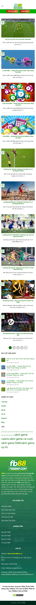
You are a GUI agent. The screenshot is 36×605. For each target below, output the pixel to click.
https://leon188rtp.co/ (14, 553)
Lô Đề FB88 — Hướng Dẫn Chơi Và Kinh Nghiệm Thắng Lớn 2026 (18, 137)
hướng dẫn (27, 431)
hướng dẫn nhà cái (10, 435)
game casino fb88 (11, 431)
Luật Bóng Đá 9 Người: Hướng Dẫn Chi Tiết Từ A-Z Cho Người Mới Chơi (18, 268)
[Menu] (2, 6)
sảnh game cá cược (21, 438)
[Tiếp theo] (25, 347)
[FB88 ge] (18, 6)
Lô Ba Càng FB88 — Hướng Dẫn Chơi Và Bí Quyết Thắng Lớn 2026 (18, 104)
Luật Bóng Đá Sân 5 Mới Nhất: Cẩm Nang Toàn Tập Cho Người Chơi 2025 (18, 235)
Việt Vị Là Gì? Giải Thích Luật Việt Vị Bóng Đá (18, 39)
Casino (3, 406)
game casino (4, 431)
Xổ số (3, 414)
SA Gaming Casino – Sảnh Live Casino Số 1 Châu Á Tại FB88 (18, 301)
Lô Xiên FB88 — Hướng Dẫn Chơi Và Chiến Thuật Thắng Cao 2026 (18, 71)
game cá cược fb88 (20, 431)
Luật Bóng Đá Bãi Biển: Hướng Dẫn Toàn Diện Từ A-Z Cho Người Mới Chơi (18, 202)
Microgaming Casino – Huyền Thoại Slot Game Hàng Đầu (18, 334)
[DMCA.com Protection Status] (18, 595)
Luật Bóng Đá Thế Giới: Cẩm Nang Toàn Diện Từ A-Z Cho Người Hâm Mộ (18, 170)
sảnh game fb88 (11, 443)
